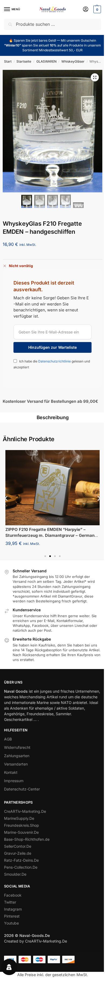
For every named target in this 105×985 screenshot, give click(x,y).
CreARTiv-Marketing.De (25, 811)
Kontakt (11, 772)
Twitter (10, 902)
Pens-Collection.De (20, 867)
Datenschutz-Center (22, 789)
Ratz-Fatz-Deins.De (21, 860)
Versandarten (16, 764)
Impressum (13, 780)
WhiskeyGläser (73, 61)
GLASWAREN (46, 61)
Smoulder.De (15, 874)
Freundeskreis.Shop (21, 825)
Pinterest (12, 916)
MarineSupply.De (19, 818)
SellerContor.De (17, 846)
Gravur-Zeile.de (17, 853)
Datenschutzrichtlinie (55, 361)
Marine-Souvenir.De (21, 832)
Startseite (23, 61)
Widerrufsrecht (17, 747)
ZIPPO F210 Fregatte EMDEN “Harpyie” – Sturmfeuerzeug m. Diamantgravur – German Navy (49, 535)
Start (8, 61)
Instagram (13, 909)
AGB (8, 739)
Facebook (13, 895)
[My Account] (85, 9)
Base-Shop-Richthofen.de (27, 839)
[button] (96, 9)
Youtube (11, 923)
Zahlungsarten (16, 755)
